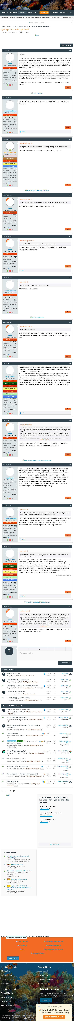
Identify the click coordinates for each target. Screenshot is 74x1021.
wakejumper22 (11, 784)
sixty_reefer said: (25, 425)
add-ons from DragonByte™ (26, 1017)
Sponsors (4, 979)
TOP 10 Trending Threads (12, 706)
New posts (4, 17)
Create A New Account (8, 1006)
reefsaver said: (24, 611)
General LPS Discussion (36, 720)
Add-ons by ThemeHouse (9, 1019)
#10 (70, 465)
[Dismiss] (71, 22)
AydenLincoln (11, 735)
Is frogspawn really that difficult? (18, 717)
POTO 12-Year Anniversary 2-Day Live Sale (19, 871)
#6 (70, 278)
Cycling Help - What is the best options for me (22, 686)
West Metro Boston (11, 176)
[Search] (71, 12)
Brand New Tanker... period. (17, 879)
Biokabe (65, 770)
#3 (70, 139)
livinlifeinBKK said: (25, 143)
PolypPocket (10, 700)
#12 (70, 546)
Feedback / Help (42, 975)
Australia (14, 75)
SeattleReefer (11, 761)
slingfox (66, 687)
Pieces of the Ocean (13, 876)
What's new (32, 12)
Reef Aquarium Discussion (27, 676)
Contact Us (46, 1000)
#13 (70, 607)
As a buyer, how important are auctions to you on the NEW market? (54, 800)
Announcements (43, 971)
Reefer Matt (10, 753)
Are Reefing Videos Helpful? (16, 751)
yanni (4, 32)
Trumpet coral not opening (16, 759)
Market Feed (29, 17)
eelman (9, 712)
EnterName (64, 762)
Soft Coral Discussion (33, 729)
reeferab (9, 694)
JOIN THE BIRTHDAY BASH (54, 1017)
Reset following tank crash (16, 692)
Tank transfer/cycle (13, 673)
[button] (7, 12)
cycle (20, 32)
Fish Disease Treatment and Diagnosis (18, 861)
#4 (70, 195)
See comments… (55, 844)
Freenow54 (65, 681)
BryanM (66, 700)
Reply (68, 87)
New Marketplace (47, 12)
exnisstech (65, 737)
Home (4, 12)
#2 (70, 98)
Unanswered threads (42, 17)
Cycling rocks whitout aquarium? (18, 680)
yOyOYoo (10, 729)
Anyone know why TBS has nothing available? (22, 774)
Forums (22, 12)
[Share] (67, 50)
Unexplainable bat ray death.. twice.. (19, 710)
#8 (70, 363)
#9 (70, 420)
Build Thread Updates (16, 17)
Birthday (13, 12)
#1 (70, 50)
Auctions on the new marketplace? (18, 766)
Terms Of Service (7, 993)
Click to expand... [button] (45, 440)
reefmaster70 (64, 778)
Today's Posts (55, 17)
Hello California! (12, 733)
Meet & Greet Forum (13, 868)
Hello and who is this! (15, 864)
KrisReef (65, 694)
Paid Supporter (6, 984)
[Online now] (10, 150)
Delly (8, 688)
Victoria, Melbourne (11, 489)
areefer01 (65, 783)
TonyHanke (10, 682)
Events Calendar (6, 997)
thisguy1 (9, 676)
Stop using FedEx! (13, 782)
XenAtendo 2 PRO (22, 1019)
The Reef (14, 404)
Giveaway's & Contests (45, 979)
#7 (70, 322)
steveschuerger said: (26, 241)
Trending (65, 17)
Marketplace (5, 971)
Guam (15, 123)
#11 (70, 505)
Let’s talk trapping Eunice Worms (18, 698)
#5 (70, 236)
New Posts (11, 852)
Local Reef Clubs (6, 975)
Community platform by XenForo (19, 1015)
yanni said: (23, 282)
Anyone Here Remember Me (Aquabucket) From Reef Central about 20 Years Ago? (19, 887)
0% (8, 83)
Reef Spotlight (42, 984)
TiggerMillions (64, 745)
